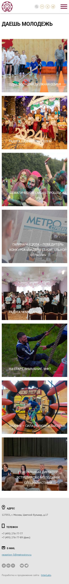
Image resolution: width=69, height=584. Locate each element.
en (42, 6)
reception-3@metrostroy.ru (16, 554)
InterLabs (46, 575)
